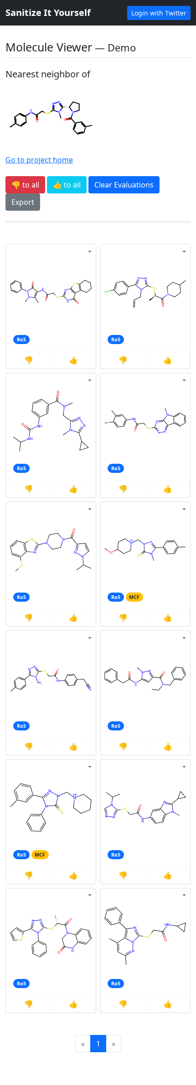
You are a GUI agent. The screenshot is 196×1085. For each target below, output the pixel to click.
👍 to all (67, 185)
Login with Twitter (158, 13)
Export (22, 202)
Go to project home (39, 160)
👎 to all (25, 185)
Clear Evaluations (124, 185)
